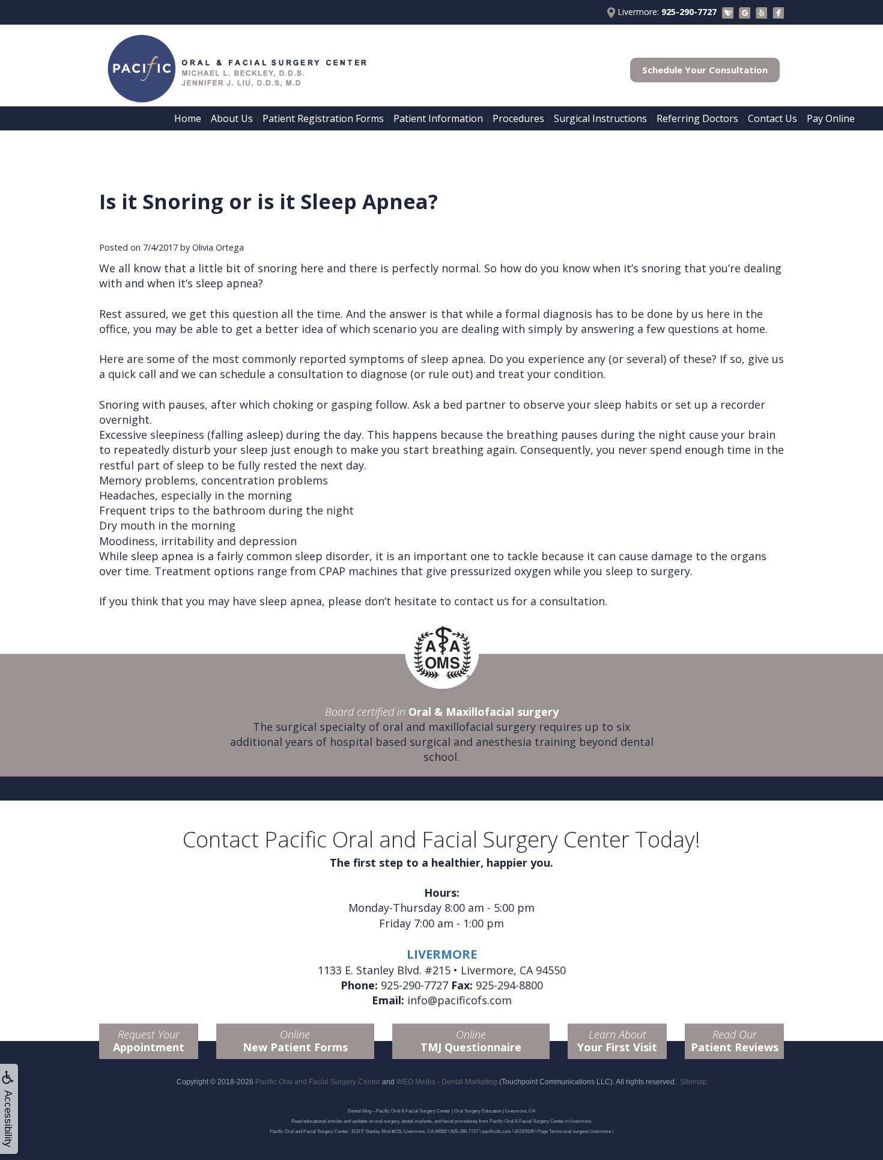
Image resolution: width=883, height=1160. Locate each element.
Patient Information (438, 118)
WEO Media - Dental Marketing (446, 1082)
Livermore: (666, 11)
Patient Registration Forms (323, 118)
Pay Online (831, 118)
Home (187, 118)
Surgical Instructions (600, 118)
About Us (232, 118)
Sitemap (693, 1082)
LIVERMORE (442, 954)
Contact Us (772, 118)
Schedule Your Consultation (705, 70)
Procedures (518, 118)
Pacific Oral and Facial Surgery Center (317, 1082)
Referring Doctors (697, 118)
